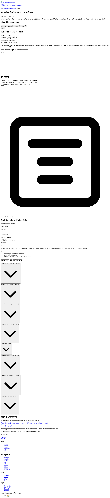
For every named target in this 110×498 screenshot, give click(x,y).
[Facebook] (3, 438)
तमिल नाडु (9, 8)
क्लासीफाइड (7, 448)
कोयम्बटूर (14, 8)
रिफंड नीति (6, 489)
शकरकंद (5, 8)
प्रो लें (2, 7)
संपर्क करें (6, 477)
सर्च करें (2, 28)
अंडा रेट (10, 5)
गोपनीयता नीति (7, 486)
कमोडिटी (3, 5)
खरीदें (13, 5)
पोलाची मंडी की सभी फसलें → (42, 423)
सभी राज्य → (7, 469)
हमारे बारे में (6, 475)
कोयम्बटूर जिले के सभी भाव (7, 423)
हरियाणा (6, 465)
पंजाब (5, 463)
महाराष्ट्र (6, 460)
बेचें (15, 5)
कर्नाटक (6, 468)
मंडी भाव (7, 5)
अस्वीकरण (6, 490)
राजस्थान (6, 462)
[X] (5, 438)
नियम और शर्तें (7, 487)
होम (1, 8)
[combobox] (4, 26)
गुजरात (5, 466)
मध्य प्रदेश (6, 459)
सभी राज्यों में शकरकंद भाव (29, 423)
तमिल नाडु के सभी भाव (18, 423)
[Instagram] (4, 438)
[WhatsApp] (1, 438)
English (3, 4)
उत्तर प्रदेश (6, 457)
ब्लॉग (17, 5)
